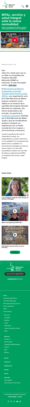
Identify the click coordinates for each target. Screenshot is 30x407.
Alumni (6, 358)
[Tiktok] (21, 402)
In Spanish (7, 317)
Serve (5, 295)
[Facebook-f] (9, 402)
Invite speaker (8, 380)
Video (6, 331)
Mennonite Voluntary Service (11, 303)
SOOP (5, 309)
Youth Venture (7, 311)
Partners (6, 347)
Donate (6, 369)
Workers (6, 352)
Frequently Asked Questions (12, 344)
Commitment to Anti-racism (12, 383)
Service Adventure (8, 306)
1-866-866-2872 (12, 279)
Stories (6, 373)
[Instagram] (12, 402)
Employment (8, 366)
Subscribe (7, 377)
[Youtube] (18, 402)
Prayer (6, 323)
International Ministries (10, 298)
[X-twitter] (15, 402)
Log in (20, 396)
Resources (7, 315)
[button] (15, 252)
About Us (7, 336)
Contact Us (7, 339)
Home (3, 27)
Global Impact (8, 342)
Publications (7, 325)
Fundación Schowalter (11, 116)
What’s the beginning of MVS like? (12, 222)
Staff (5, 350)
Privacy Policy (12, 396)
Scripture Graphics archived (12, 328)
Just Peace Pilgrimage (9, 301)
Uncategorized (11, 27)
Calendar (6, 320)
